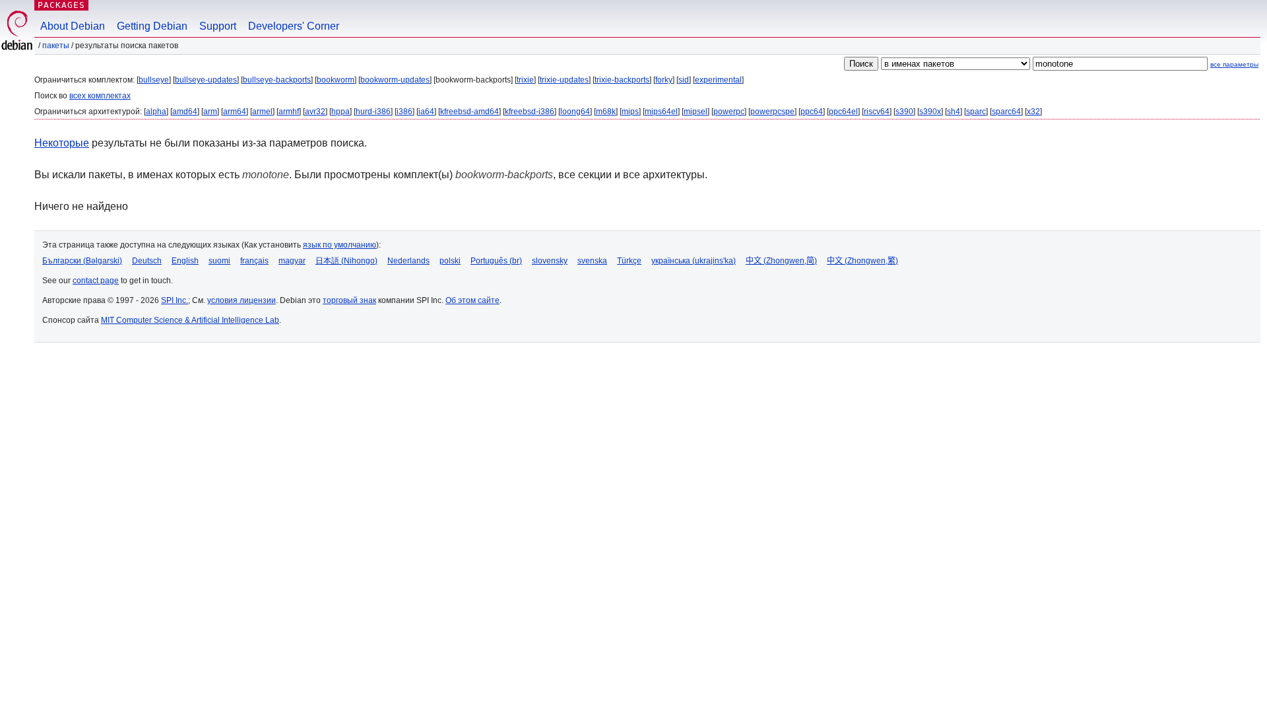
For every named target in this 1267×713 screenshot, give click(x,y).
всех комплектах (100, 95)
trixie (525, 80)
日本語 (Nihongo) (346, 260)
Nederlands (408, 260)
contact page (96, 280)
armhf (288, 111)
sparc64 (1006, 111)
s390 (904, 111)
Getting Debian (152, 26)
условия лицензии (241, 300)
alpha (156, 111)
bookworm (335, 80)
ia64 (426, 111)
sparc (976, 111)
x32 (1033, 111)
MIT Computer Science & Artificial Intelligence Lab (190, 320)
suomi (219, 260)
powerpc (728, 111)
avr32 (315, 111)
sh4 (953, 111)
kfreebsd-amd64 (469, 111)
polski (450, 260)
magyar (292, 260)
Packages (61, 5)
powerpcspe (772, 111)
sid (683, 80)
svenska (592, 260)
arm (210, 111)
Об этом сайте (472, 300)
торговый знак (349, 300)
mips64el (661, 111)
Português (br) (496, 260)
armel (262, 111)
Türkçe (629, 260)
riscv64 (877, 111)
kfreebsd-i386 (529, 111)
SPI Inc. (174, 300)
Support (217, 26)
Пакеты (55, 45)
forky (663, 80)
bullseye (154, 80)
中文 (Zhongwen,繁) (862, 260)
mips (630, 111)
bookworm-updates (395, 80)
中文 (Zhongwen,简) (781, 260)
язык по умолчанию (339, 245)
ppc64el (843, 111)
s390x (930, 111)
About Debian (72, 26)
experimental (718, 80)
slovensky (550, 260)
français (254, 260)
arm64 (234, 111)
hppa (340, 111)
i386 (404, 111)
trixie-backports (622, 80)
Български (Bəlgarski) (82, 260)
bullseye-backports (277, 80)
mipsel (695, 111)
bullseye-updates (206, 80)
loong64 (575, 111)
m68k (606, 111)
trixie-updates (564, 80)
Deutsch (147, 260)
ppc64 (811, 111)
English (185, 260)
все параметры (1234, 64)
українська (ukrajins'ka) (693, 260)
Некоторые (61, 143)
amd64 (184, 111)
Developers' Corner (293, 26)
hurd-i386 (373, 111)
